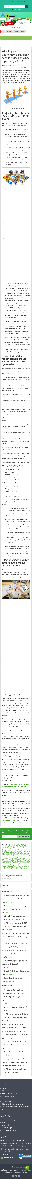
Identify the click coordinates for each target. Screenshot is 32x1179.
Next (29, 22)
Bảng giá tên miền (7, 1125)
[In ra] (25, 67)
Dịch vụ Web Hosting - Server (11, 1096)
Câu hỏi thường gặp (8, 1099)
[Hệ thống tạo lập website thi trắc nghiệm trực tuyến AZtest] (8, 15)
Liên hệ (4, 1088)
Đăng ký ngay (9, 23)
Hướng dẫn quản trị (8, 1120)
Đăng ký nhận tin (23, 836)
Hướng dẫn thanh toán (9, 1094)
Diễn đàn (5, 1091)
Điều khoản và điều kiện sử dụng (12, 1104)
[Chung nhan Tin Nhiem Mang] (22, 1167)
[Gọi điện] (27, 1168)
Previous (2, 22)
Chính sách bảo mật (8, 1101)
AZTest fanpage (7, 1128)
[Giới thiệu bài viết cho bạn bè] (22, 67)
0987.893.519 (17, 9)
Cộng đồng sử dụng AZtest (10, 1130)
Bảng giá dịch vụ (7, 1122)
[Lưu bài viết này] (29, 67)
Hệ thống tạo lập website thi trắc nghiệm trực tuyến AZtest (18, 1171)
